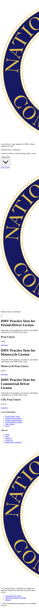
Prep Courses (9, 424)
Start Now (4, 345)
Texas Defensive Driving (13, 422)
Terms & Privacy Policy (13, 596)
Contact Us (9, 440)
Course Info (5, 157)
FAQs (7, 426)
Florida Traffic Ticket (12, 416)
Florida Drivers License (13, 418)
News (3, 167)
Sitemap (8, 600)
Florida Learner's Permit (13, 420)
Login (7, 167)
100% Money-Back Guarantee (15, 598)
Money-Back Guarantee (13, 442)
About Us (8, 438)
